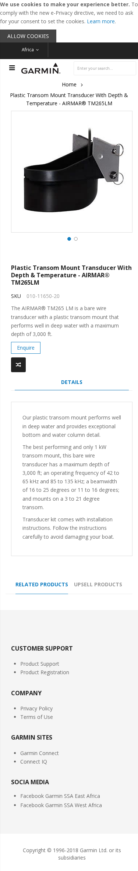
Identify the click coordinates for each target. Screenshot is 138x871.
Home (69, 84)
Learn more (101, 21)
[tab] (72, 384)
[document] (69, 21)
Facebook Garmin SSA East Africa (60, 795)
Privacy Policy (36, 708)
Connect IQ (33, 761)
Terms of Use (36, 716)
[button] (68, 238)
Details (71, 381)
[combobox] (105, 68)
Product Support (39, 663)
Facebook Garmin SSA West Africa (61, 805)
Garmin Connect (39, 753)
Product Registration (44, 672)
